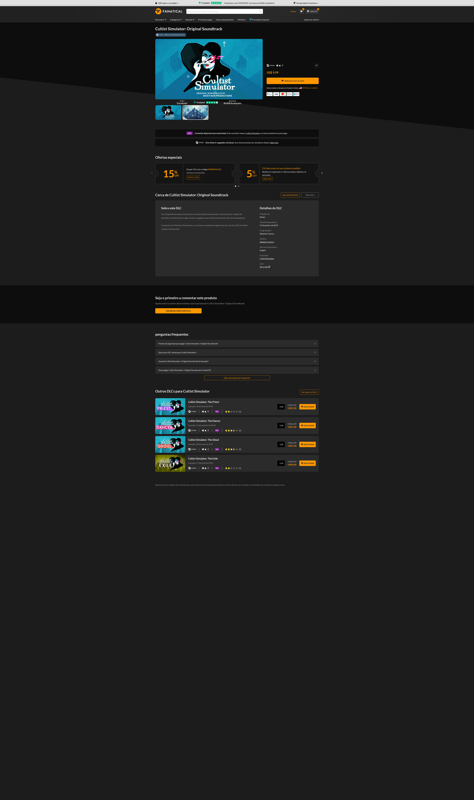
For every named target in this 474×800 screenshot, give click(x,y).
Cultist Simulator (253, 133)
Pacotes (189, 19)
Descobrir (159, 19)
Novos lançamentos (225, 19)
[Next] (322, 173)
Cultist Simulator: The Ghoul (203, 439)
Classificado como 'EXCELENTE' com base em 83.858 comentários (249, 3)
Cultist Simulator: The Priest (203, 401)
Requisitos (310, 195)
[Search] (260, 11)
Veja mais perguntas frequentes (237, 378)
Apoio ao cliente (311, 19)
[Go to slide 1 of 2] (235, 186)
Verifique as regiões (310, 88)
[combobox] (236, 11)
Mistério (241, 19)
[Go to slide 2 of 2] (238, 186)
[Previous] (152, 173)
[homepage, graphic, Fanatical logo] (168, 11)
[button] (167, 3)
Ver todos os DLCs (309, 392)
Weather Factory (267, 242)
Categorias (175, 19)
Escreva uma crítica (178, 310)
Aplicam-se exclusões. (196, 172)
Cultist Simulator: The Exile (203, 458)
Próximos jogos (205, 19)
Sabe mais (274, 142)
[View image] (195, 112)
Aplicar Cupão (193, 177)
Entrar (293, 11)
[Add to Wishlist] (316, 65)
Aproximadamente (290, 195)
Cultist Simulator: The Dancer (204, 420)
